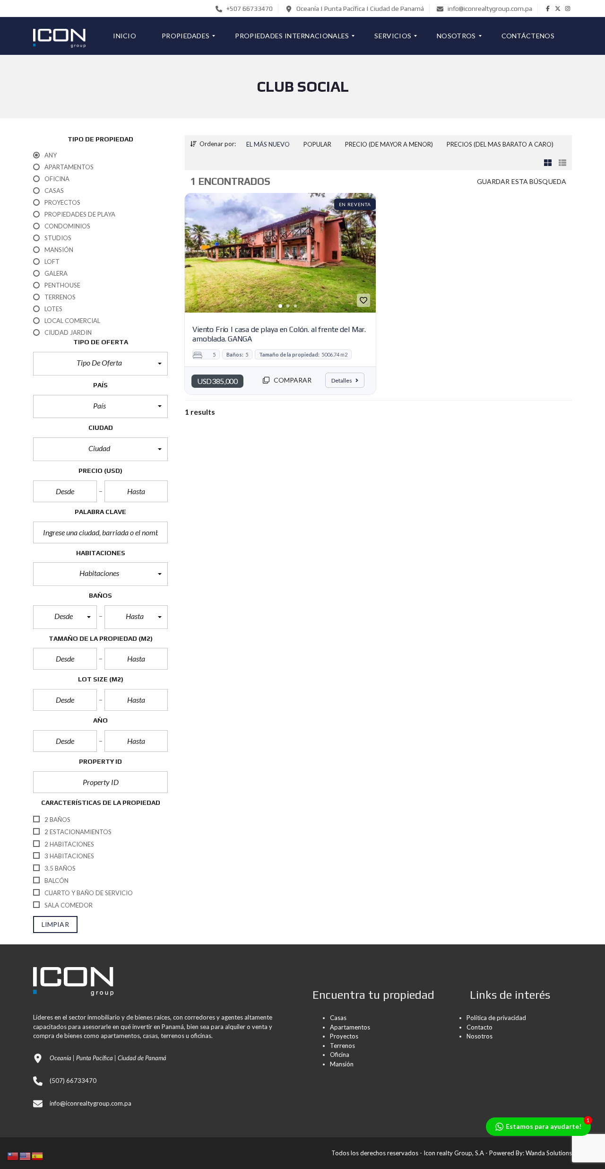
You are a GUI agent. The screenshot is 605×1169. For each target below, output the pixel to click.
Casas (338, 1017)
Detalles (342, 380)
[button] (100, 363)
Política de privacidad (496, 1017)
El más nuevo (268, 144)
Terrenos (342, 1045)
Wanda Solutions (549, 1153)
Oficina (339, 1054)
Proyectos (344, 1036)
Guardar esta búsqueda (521, 181)
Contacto (480, 1027)
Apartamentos (350, 1027)
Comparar (292, 380)
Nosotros (480, 1036)
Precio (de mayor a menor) (389, 144)
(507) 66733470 (73, 1080)
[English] (25, 1155)
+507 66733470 (249, 8)
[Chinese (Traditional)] (13, 1155)
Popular (317, 144)
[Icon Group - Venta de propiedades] (59, 36)
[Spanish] (38, 1155)
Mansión (342, 1064)
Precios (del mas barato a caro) (500, 144)
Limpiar (55, 924)
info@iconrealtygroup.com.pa (489, 8)
